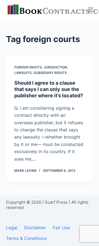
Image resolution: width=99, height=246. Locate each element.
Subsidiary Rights (50, 73)
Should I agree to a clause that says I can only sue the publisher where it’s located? (48, 89)
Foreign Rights (28, 67)
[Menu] (90, 9)
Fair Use (61, 227)
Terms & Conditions (26, 238)
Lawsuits (23, 73)
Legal (11, 227)
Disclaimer (35, 227)
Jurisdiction (55, 67)
